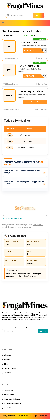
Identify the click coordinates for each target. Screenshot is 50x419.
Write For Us (8, 390)
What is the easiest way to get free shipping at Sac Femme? (24, 183)
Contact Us (8, 408)
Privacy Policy (9, 394)
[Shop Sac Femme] (25, 208)
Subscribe (43, 331)
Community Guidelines (12, 399)
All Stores (7, 373)
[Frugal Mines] (25, 6)
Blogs (6, 364)
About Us (7, 355)
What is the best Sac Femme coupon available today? (22, 172)
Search (38, 15)
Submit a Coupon (10, 368)
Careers (7, 359)
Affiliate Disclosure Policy (13, 403)
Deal (33, 102)
